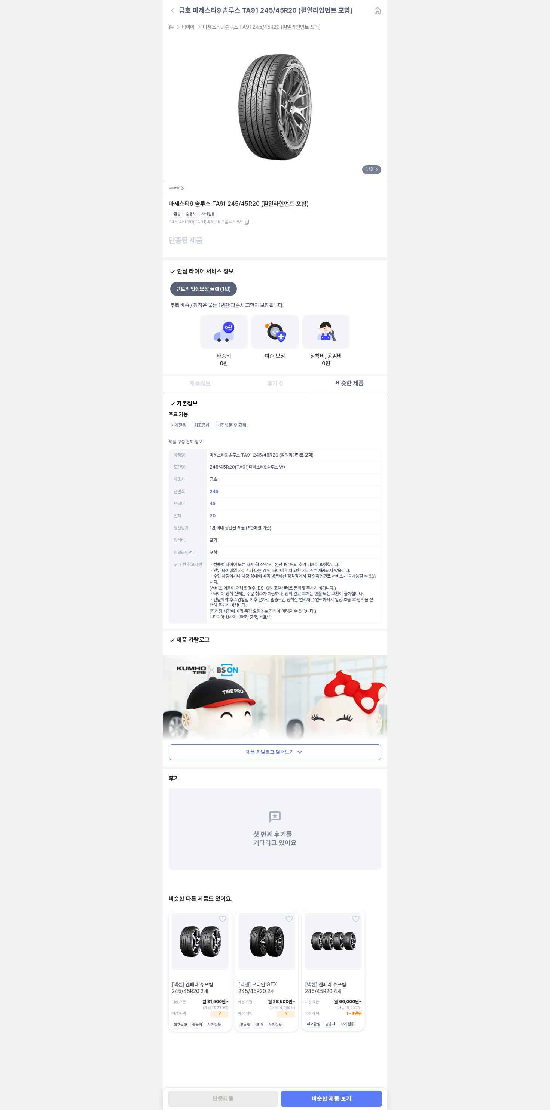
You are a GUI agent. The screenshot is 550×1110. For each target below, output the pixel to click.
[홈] (377, 10)
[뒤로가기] (172, 10)
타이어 (188, 27)
